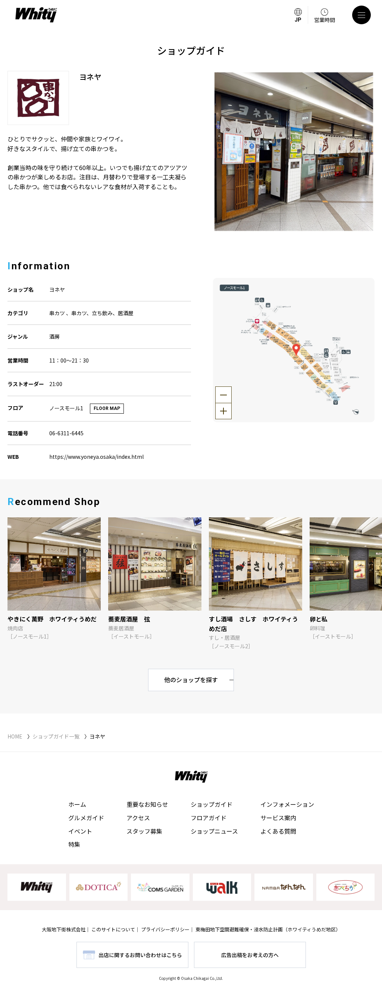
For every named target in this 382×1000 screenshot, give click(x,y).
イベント (80, 831)
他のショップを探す (191, 679)
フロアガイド (208, 817)
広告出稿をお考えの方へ (250, 955)
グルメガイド (86, 817)
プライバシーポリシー (165, 929)
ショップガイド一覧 (55, 736)
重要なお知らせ (147, 804)
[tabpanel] (294, 151)
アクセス (138, 817)
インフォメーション (287, 804)
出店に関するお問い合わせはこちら (140, 955)
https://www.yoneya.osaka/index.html (96, 456)
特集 (74, 844)
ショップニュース (214, 831)
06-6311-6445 (66, 433)
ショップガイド (211, 804)
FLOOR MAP (107, 408)
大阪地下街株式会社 (63, 929)
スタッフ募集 (144, 831)
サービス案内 (278, 817)
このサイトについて (113, 929)
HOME (14, 736)
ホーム (77, 804)
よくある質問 (278, 831)
